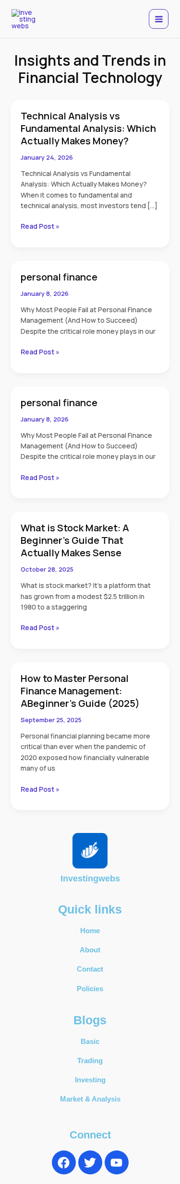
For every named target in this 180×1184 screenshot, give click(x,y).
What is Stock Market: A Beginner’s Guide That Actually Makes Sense (75, 540)
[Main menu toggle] (158, 19)
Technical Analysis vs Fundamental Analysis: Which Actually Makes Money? (88, 128)
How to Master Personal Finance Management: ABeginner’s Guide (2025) (80, 691)
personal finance (59, 276)
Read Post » (40, 226)
